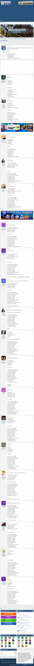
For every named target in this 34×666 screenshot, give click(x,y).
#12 (32, 356)
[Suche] (33, 21)
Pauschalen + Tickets (8, 620)
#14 (32, 416)
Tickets (8, 617)
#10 (32, 308)
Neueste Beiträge (20, 610)
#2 (32, 75)
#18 (32, 522)
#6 (32, 184)
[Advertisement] (17, 12)
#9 (32, 279)
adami (15, 654)
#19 (32, 549)
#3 (32, 99)
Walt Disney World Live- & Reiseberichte (24, 615)
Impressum (2, 660)
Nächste (5, 605)
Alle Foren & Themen (4, 22)
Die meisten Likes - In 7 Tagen (22, 635)
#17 (32, 501)
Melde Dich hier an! (17, 32)
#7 (32, 223)
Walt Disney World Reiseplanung (23, 624)
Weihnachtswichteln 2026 (23, 630)
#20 (32, 577)
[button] (1, 20)
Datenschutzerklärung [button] (21, 661)
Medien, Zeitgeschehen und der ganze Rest (25, 632)
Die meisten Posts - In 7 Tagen (5, 635)
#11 (32, 330)
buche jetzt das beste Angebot (8, 623)
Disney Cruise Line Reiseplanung (23, 620)
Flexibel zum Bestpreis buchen (8, 614)
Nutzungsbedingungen (15, 660)
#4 (32, 135)
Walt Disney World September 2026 (24, 622)
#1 (32, 46)
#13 (32, 388)
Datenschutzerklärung (8, 660)
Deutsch (2, 659)
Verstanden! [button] (25, 664)
